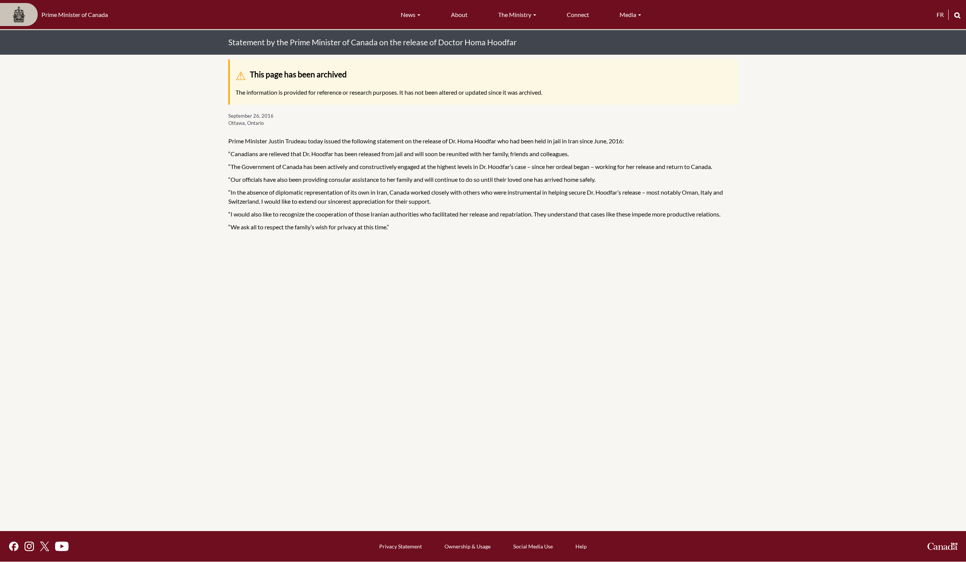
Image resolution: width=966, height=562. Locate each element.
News (409, 14)
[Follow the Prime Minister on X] (44, 546)
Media (628, 14)
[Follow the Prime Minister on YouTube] (62, 546)
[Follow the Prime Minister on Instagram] (29, 546)
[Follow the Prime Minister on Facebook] (13, 546)
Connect (578, 14)
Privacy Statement (400, 546)
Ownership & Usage (468, 546)
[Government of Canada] (943, 546)
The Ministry (515, 14)
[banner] (56, 14)
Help (581, 546)
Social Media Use (533, 546)
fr (940, 14)
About (459, 14)
